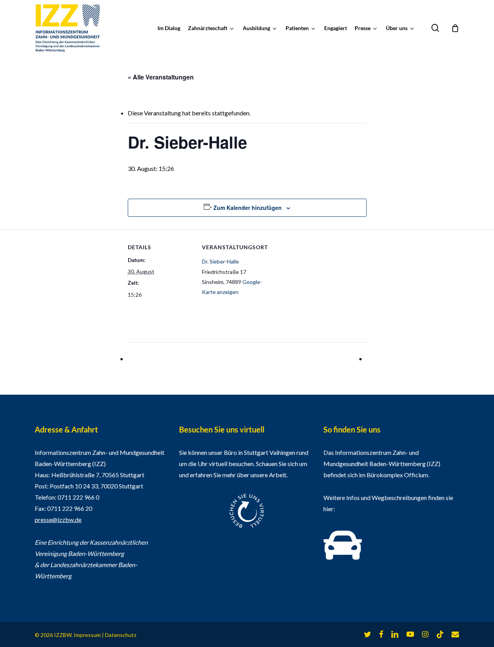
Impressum (87, 635)
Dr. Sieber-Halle (220, 261)
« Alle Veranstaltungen (161, 77)
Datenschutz (120, 635)
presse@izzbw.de (58, 519)
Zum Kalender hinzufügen (247, 207)
